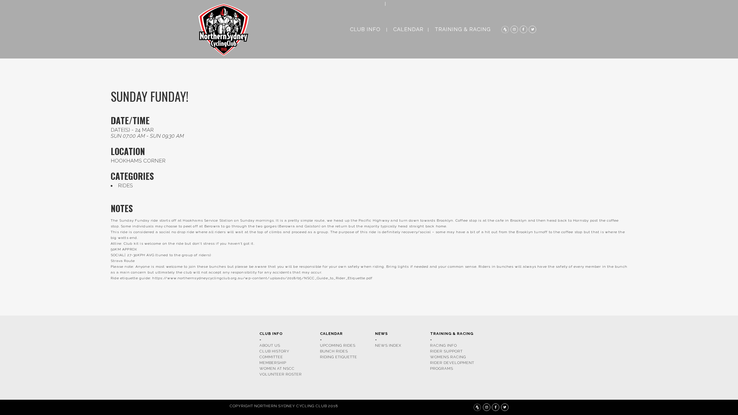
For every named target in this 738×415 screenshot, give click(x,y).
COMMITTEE (271, 357)
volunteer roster (280, 374)
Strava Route (123, 261)
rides (125, 185)
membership (272, 363)
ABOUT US (269, 345)
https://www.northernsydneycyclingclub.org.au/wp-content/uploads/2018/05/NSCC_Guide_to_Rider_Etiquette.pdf (262, 278)
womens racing (448, 357)
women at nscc (277, 368)
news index (388, 345)
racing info (443, 345)
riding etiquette (338, 357)
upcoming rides (337, 345)
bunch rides (334, 351)
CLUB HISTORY (274, 351)
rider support (446, 351)
